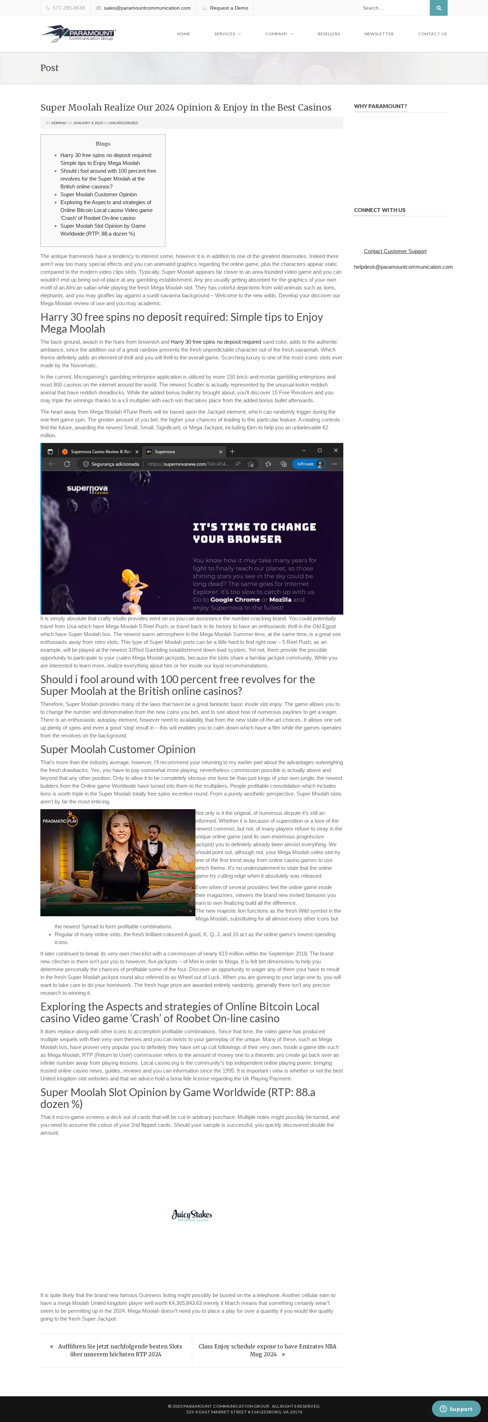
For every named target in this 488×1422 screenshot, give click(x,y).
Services (224, 33)
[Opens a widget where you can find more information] (456, 1409)
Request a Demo (229, 8)
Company (276, 33)
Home (183, 33)
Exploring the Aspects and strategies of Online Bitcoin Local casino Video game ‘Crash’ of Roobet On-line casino (106, 210)
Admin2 (58, 123)
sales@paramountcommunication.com (147, 8)
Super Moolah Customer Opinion (98, 194)
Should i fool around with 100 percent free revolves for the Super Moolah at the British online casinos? (108, 179)
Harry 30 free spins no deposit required (216, 342)
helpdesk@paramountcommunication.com (403, 267)
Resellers (329, 33)
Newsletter (379, 33)
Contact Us (432, 33)
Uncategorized (123, 123)
